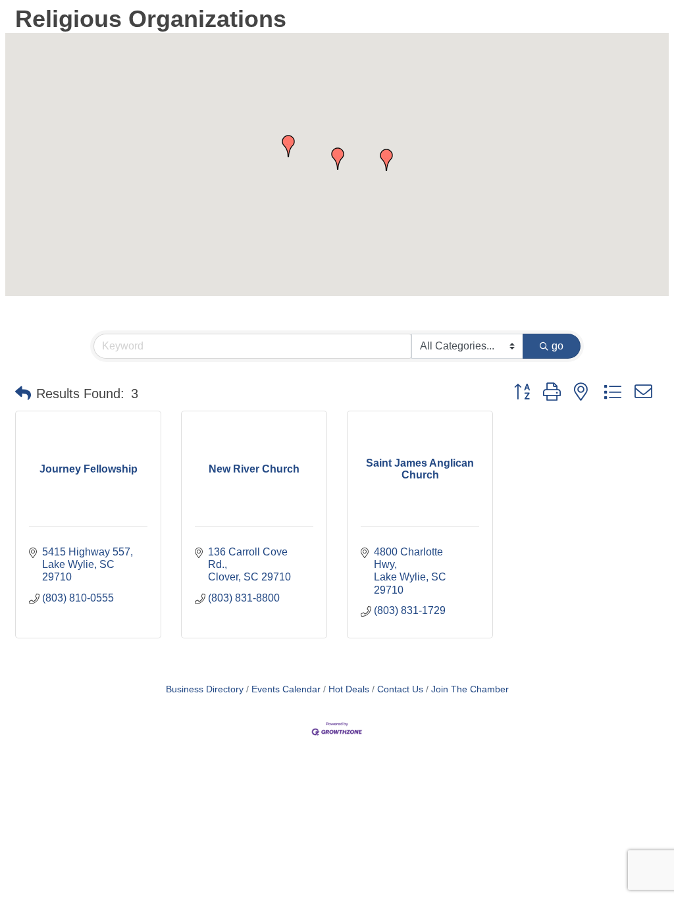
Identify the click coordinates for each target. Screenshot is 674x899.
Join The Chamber (470, 689)
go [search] (557, 345)
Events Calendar (286, 689)
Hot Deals (348, 689)
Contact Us (400, 689)
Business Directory (205, 689)
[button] (288, 146)
